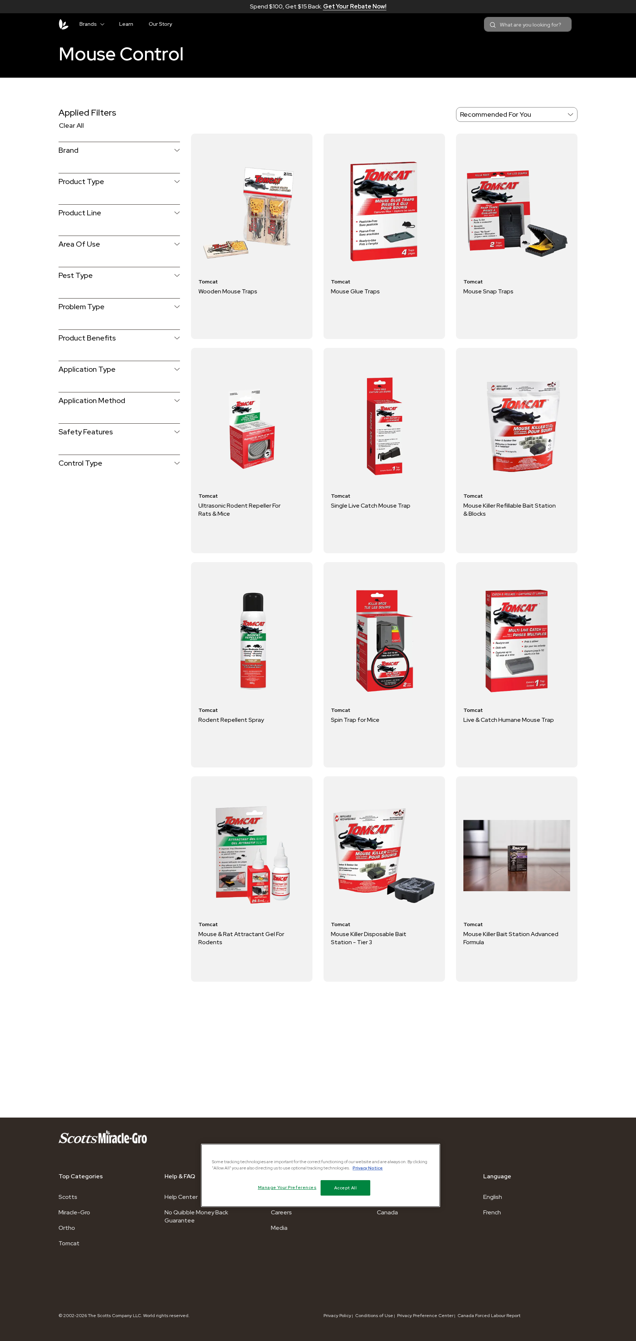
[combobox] (528, 24)
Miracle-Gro (74, 1212)
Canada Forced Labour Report (488, 1316)
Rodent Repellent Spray (231, 720)
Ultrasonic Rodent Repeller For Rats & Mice (239, 510)
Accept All (345, 1187)
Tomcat (69, 1243)
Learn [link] (126, 24)
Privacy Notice (368, 1168)
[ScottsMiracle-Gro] (64, 24)
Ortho (67, 1228)
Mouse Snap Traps (488, 291)
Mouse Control (121, 54)
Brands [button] (88, 24)
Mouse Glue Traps (355, 291)
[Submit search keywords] (493, 25)
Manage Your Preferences (287, 1187)
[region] (320, 1175)
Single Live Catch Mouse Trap (370, 505)
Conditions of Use (374, 1316)
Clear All (71, 125)
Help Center (181, 1197)
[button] (105, 23)
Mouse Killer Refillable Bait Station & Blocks (509, 510)
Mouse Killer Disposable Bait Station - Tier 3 (368, 938)
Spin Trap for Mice (355, 720)
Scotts (68, 1197)
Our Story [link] (160, 24)
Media (279, 1228)
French (492, 1212)
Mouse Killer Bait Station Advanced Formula (510, 938)
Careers (281, 1212)
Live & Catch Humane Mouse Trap (508, 720)
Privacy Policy (337, 1316)
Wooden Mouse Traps (227, 291)
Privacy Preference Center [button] (425, 1316)
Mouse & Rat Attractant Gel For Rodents (241, 938)
